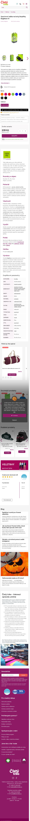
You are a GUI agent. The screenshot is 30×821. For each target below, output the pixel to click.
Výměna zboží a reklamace (7, 706)
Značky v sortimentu (6, 724)
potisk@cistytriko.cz (16, 793)
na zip (15, 317)
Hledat (26, 7)
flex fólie (22, 305)
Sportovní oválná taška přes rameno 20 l (11, 368)
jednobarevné (17, 293)
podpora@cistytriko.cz (16, 787)
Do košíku (14, 136)
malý (15, 331)
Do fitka (16, 279)
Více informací (5, 83)
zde (14, 412)
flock (10, 243)
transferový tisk (17, 304)
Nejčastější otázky (6, 721)
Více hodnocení (7, 500)
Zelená (19, 289)
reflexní (22, 289)
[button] (12, 373)
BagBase (6, 21)
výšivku (8, 245)
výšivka (15, 306)
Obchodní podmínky (6, 701)
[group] (12, 363)
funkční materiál (17, 284)
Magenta (16, 288)
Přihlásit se (23, 675)
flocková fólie (17, 305)
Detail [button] (12, 374)
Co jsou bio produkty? (6, 752)
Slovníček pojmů (5, 726)
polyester (8, 159)
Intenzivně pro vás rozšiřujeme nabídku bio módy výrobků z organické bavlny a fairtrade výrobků (13, 748)
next (27, 440)
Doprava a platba (5, 704)
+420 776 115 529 (15, 792)
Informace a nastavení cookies (9, 711)
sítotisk (22, 243)
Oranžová (16, 287)
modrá (20, 288)
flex (6, 243)
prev (1, 440)
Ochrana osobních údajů (7, 709)
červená (20, 287)
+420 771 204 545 (16, 785)
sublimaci (16, 243)
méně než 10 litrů (18, 301)
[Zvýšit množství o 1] (25, 131)
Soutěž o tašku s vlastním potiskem (10, 739)
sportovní (16, 312)
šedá (15, 290)
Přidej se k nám (5, 736)
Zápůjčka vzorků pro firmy (7, 719)
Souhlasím (15, 415)
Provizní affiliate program (7, 734)
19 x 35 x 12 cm (4, 105)
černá (18, 290)
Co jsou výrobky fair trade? (8, 754)
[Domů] (2, 12)
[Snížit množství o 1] (20, 131)
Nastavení (14, 419)
